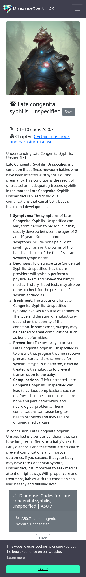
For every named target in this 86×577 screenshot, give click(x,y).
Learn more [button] (16, 558)
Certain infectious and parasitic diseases (40, 139)
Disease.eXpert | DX (33, 8)
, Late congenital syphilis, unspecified (37, 521)
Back (43, 538)
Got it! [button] (43, 569)
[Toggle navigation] (77, 8)
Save (69, 111)
